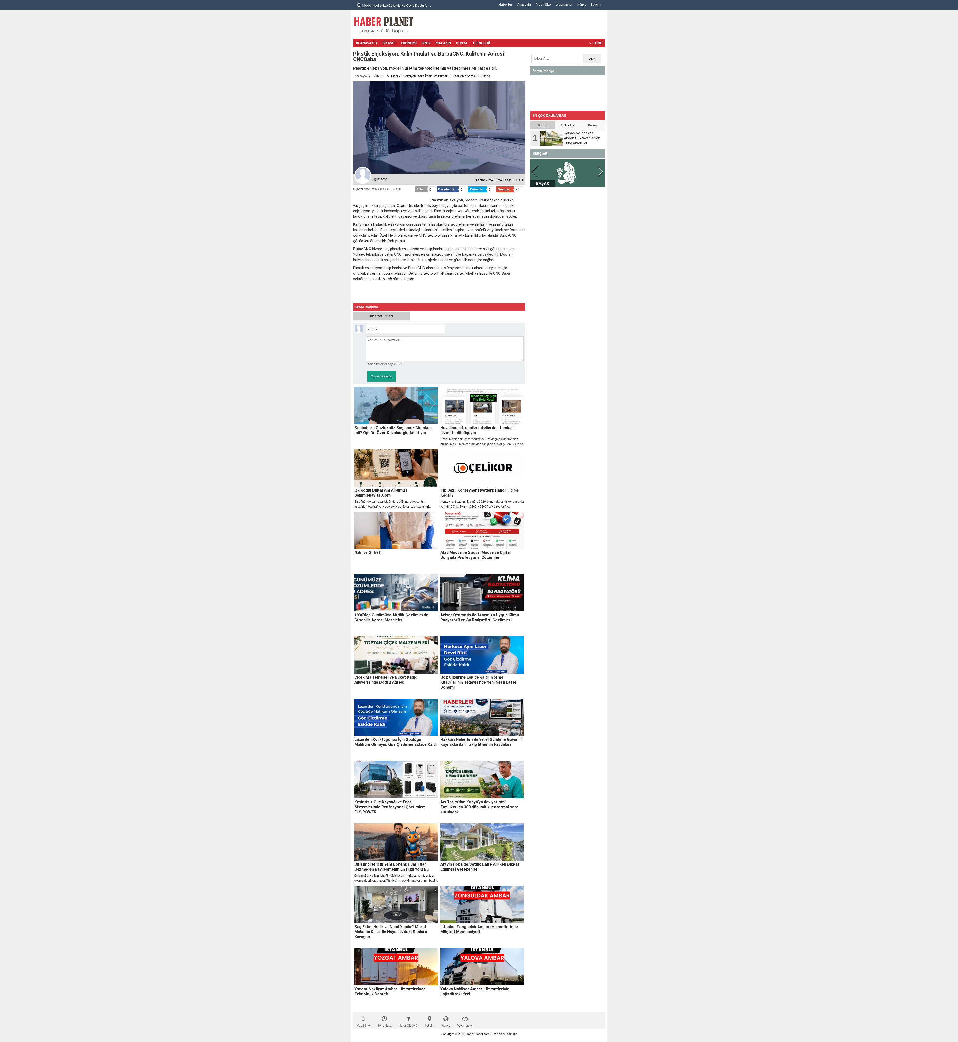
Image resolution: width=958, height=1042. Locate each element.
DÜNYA (461, 43)
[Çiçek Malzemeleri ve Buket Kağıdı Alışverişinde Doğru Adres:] (396, 655)
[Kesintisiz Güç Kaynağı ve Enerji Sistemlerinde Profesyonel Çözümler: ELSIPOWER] (396, 779)
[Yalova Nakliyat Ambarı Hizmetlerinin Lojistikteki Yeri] (482, 966)
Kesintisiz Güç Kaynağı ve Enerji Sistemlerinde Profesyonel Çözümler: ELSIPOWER (389, 807)
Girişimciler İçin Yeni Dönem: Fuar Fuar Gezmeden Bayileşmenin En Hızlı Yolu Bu (391, 867)
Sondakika (384, 1025)
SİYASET (389, 43)
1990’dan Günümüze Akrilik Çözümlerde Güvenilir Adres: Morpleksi (391, 617)
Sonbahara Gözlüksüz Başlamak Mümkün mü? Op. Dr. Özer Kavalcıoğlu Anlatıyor (393, 430)
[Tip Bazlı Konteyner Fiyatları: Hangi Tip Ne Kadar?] (482, 468)
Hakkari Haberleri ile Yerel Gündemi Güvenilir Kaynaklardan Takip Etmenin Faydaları (481, 742)
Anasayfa (524, 4)
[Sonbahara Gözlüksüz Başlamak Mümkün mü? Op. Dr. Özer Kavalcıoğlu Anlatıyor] (396, 405)
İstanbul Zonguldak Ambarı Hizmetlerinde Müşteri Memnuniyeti (479, 929)
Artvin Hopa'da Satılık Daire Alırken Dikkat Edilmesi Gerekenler (479, 867)
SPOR (426, 43)
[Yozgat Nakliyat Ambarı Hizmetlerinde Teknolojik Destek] (396, 966)
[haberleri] (356, 295)
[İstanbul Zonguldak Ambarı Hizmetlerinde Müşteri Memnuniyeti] (482, 904)
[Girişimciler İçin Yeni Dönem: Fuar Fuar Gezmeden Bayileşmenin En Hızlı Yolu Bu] (396, 842)
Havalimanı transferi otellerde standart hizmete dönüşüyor (477, 430)
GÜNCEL (379, 76)
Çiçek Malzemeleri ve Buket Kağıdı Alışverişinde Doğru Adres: (386, 680)
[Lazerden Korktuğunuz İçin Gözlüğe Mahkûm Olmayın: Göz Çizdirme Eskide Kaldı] (396, 717)
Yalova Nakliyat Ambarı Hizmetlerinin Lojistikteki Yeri (474, 991)
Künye (581, 4)
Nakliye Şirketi (367, 552)
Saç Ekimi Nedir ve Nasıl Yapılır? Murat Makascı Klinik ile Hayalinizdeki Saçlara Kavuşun (390, 931)
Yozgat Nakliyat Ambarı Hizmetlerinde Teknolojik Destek (390, 991)
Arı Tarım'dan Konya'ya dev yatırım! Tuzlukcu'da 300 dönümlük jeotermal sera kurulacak (479, 807)
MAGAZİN (443, 43)
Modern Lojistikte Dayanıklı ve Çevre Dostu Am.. (396, 5)
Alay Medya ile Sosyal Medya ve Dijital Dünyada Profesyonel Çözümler (475, 555)
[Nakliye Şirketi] (396, 530)
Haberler (505, 4)
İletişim (596, 4)
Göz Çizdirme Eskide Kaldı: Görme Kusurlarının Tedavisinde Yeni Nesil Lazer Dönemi (478, 682)
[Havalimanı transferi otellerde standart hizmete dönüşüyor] (482, 405)
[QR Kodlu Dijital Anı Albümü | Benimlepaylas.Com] (396, 468)
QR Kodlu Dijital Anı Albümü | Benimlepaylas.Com (380, 493)
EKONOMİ (409, 43)
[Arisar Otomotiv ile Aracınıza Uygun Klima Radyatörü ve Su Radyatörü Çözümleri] (482, 592)
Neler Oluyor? (408, 1025)
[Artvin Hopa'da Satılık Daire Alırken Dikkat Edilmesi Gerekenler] (482, 842)
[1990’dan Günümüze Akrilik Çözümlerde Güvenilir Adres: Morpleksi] (396, 592)
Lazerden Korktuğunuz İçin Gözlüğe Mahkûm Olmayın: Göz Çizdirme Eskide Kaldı (395, 742)
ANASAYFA (369, 43)
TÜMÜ (597, 43)
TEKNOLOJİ (481, 43)
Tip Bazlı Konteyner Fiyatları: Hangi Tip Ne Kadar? (479, 493)
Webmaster (564, 4)
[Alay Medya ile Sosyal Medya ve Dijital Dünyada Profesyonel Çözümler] (482, 530)
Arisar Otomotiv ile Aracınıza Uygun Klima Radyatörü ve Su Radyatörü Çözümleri (479, 617)
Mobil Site (543, 4)
